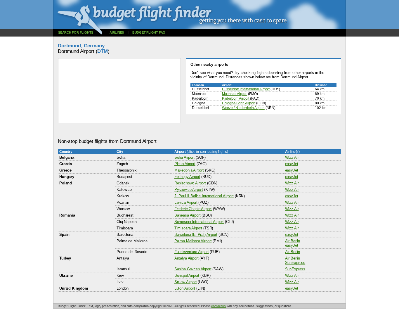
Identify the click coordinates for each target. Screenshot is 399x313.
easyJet (291, 164)
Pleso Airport (184, 164)
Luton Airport (184, 288)
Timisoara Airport (188, 228)
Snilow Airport (185, 282)
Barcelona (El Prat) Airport (195, 234)
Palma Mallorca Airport (193, 241)
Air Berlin (292, 241)
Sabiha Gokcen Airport (192, 269)
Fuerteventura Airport (191, 252)
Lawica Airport (185, 202)
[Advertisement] (164, 131)
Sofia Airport (184, 157)
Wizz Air (292, 157)
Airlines (117, 32)
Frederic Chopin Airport (193, 209)
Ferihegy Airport (187, 176)
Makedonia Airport (189, 170)
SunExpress (295, 262)
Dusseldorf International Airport (246, 89)
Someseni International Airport (199, 221)
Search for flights (75, 32)
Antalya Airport (186, 258)
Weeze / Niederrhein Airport (243, 108)
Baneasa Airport (187, 215)
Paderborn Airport (235, 98)
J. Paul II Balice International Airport (204, 196)
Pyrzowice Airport (188, 189)
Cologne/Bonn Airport (238, 103)
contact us (218, 306)
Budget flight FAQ (148, 32)
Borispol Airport (187, 275)
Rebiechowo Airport (190, 183)
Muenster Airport (234, 94)
